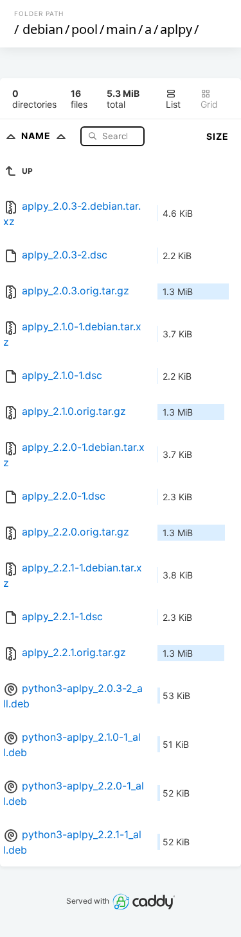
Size (217, 136)
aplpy (176, 29)
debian (42, 29)
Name (37, 135)
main (121, 29)
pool (84, 29)
